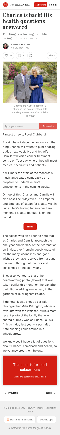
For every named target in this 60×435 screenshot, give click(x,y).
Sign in (53, 4)
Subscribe (41, 4)
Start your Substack (21, 419)
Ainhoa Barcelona (20, 44)
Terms (40, 407)
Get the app (46, 419)
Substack (13, 427)
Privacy (31, 407)
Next (49, 392)
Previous (13, 392)
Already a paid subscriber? (30, 376)
